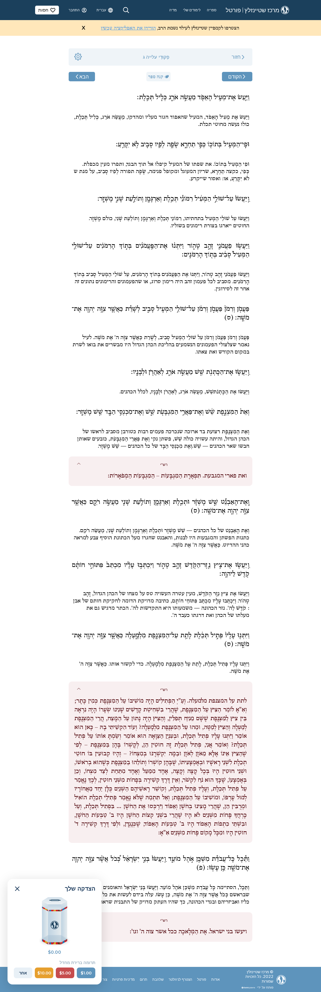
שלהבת (158, 979)
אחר (23, 972)
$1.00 (86, 972)
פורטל (201, 979)
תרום (143, 979)
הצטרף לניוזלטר (180, 979)
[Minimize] (17, 888)
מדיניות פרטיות (123, 979)
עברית (101, 10)
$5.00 (65, 972)
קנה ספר (155, 76)
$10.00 (44, 972)
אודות (215, 979)
